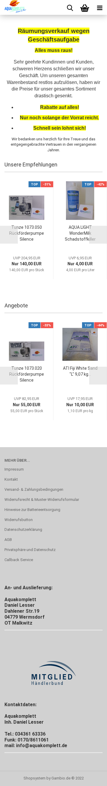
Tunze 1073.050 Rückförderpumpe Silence (26, 233)
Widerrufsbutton (18, 519)
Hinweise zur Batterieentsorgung (32, 509)
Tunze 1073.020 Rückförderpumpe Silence (26, 374)
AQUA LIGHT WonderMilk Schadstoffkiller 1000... (80, 233)
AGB (8, 539)
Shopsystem (34, 778)
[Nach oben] (91, 777)
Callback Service (18, 560)
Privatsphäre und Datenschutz (30, 549)
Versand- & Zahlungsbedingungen (33, 489)
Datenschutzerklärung (23, 529)
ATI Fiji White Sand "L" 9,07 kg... (80, 371)
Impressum (14, 469)
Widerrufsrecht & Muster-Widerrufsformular (41, 499)
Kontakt (11, 479)
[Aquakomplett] (13, 7)
